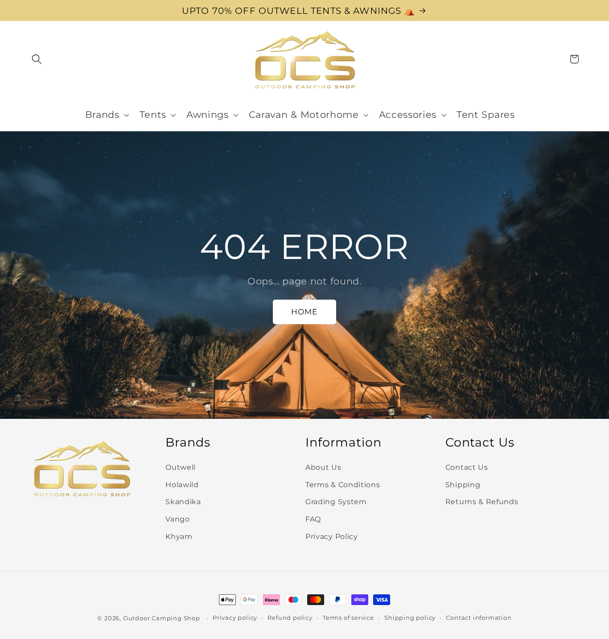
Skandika (183, 501)
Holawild (182, 484)
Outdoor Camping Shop (161, 618)
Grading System (336, 501)
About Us (323, 467)
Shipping (463, 484)
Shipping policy (410, 617)
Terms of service (348, 617)
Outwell (180, 467)
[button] (37, 59)
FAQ (313, 518)
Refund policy (289, 617)
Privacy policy (235, 617)
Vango (177, 518)
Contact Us (466, 467)
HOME (304, 311)
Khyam (178, 536)
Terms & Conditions (342, 484)
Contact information (478, 617)
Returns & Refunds (481, 501)
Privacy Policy (331, 536)
